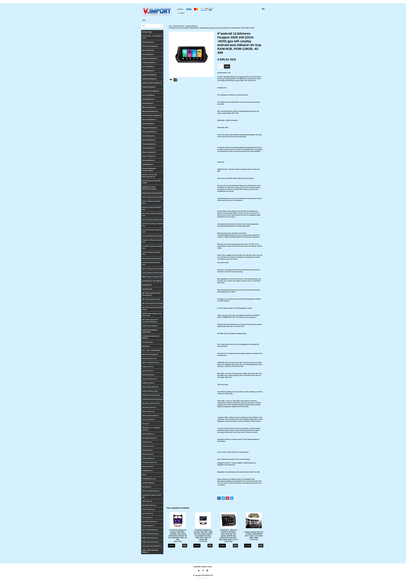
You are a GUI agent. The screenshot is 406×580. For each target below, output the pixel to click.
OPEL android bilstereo (150, 415)
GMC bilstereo (147, 501)
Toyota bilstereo (148, 446)
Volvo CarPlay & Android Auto (152, 197)
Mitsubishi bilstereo (149, 505)
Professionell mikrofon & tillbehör (150, 337)
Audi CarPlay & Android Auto (152, 236)
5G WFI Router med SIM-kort (152, 281)
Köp (227, 66)
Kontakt (203, 566)
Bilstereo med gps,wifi (150, 354)
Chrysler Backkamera (149, 58)
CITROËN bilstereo (149, 479)
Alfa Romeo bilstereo (149, 462)
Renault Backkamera (149, 132)
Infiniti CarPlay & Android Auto (151, 202)
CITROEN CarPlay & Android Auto (152, 247)
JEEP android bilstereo (150, 387)
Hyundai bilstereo (148, 375)
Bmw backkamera (148, 50)
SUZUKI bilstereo (148, 483)
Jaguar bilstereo (148, 366)
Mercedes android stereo (151, 403)
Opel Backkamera (148, 123)
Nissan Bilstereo (148, 434)
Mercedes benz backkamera (152, 115)
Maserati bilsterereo (149, 358)
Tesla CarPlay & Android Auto (152, 273)
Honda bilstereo (147, 370)
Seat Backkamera (148, 136)
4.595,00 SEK (178, 541)
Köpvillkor (197, 566)
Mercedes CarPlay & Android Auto (152, 214)
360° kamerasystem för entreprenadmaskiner (150, 321)
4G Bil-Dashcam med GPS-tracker (151, 182)
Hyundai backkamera (149, 79)
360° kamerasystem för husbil (152, 303)
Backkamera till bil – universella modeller (149, 188)
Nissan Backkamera (149, 119)
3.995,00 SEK (228, 541)
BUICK (144, 474)
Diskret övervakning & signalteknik (150, 331)
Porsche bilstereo (148, 419)
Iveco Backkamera (148, 95)
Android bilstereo (178, 26)
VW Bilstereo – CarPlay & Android (151, 429)
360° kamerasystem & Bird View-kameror (151, 294)
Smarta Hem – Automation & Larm (152, 37)
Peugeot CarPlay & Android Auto (151, 241)
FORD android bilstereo (150, 542)
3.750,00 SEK (203, 541)
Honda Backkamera (149, 87)
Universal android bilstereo (151, 546)
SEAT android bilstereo (150, 534)
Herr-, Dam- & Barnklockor (151, 350)
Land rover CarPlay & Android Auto (152, 225)
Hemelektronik (147, 289)
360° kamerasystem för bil (151, 299)
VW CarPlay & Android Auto (151, 258)
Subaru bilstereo (148, 525)
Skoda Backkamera (148, 140)
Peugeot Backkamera (149, 128)
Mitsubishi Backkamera (150, 111)
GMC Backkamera (148, 70)
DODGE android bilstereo (151, 395)
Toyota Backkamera (149, 144)
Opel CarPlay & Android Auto (152, 219)
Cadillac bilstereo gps (150, 391)
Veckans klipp (147, 32)
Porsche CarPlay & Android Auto (151, 231)
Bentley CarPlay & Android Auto (151, 208)
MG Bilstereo (146, 487)
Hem (143, 20)
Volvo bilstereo (147, 450)
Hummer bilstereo (148, 509)
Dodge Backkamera (149, 62)
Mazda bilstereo (148, 466)
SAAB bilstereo (147, 470)
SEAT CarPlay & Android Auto (152, 268)
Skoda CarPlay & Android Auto (151, 263)
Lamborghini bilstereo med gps (151, 496)
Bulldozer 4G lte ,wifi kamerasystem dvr (149, 176)
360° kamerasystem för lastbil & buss (152, 308)
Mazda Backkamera (149, 107)
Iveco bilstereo (147, 517)
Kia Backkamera (147, 103)
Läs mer (171, 545)
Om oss (209, 566)
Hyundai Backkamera (149, 74)
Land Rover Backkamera (150, 91)
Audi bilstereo (147, 442)
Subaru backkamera (149, 152)
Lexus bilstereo (147, 513)
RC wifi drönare (147, 342)
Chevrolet (145, 423)
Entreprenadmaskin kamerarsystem (149, 169)
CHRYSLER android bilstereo (152, 399)
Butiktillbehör (147, 285)
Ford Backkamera (148, 66)
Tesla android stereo (149, 379)
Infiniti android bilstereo (150, 362)
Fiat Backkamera (148, 54)
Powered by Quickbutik (203, 578)
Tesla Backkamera (148, 148)
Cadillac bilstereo (148, 383)
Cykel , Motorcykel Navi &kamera (150, 551)
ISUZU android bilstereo (150, 491)
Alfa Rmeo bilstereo (149, 407)
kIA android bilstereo (149, 438)
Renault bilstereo (148, 411)
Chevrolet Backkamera (150, 46)
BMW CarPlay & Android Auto (152, 277)
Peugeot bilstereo (148, 458)
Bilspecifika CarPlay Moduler (152, 193)
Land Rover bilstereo (149, 521)
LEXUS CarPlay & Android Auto (151, 253)
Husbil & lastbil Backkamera (152, 83)
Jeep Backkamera (148, 99)
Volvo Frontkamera (148, 156)
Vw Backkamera (147, 164)
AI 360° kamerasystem (150, 326)
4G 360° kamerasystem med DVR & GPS (152, 314)
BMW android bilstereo (150, 538)
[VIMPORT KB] (156, 11)
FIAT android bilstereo (150, 529)
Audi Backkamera (148, 42)
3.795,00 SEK (254, 539)
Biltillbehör (146, 346)
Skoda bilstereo (147, 454)
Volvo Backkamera (148, 160)
